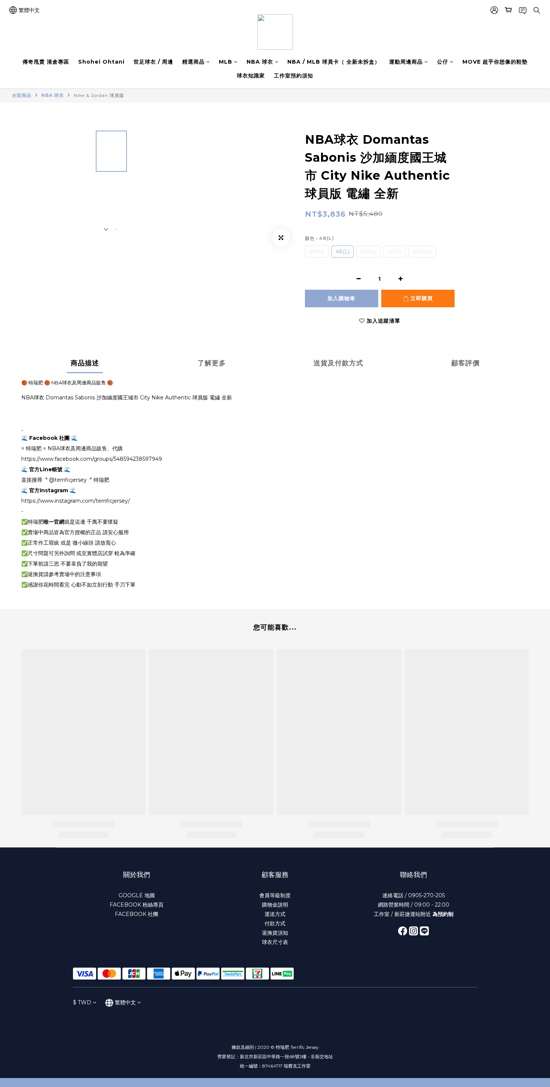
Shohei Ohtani (101, 61)
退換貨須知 (275, 932)
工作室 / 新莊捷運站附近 (413, 914)
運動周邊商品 (406, 61)
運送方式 (275, 914)
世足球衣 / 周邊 (153, 61)
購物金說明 (275, 904)
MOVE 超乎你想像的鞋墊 (495, 61)
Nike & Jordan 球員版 (99, 95)
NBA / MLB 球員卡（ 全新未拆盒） (333, 61)
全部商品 (21, 95)
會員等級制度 (275, 895)
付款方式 (275, 923)
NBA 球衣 (260, 61)
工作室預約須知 (293, 75)
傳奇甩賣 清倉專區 (45, 61)
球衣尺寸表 (275, 942)
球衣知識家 (251, 75)
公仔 (442, 61)
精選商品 (193, 61)
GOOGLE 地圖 (137, 895)
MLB (225, 61)
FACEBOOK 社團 (136, 914)
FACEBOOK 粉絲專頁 (137, 904)
